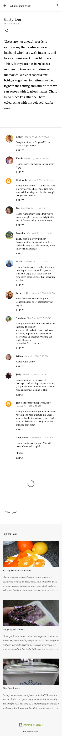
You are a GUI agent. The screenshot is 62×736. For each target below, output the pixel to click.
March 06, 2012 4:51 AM (29, 406)
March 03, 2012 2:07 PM (43, 293)
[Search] (57, 5)
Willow (19, 356)
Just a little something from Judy (33, 402)
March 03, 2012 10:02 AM (37, 136)
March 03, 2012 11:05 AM (41, 180)
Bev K (19, 261)
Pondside (20, 233)
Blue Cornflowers (11, 688)
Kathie (19, 158)
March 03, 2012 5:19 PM (36, 356)
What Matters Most (20, 5)
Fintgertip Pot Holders (13, 629)
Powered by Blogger (33, 724)
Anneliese (21, 318)
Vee (17, 208)
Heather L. (21, 180)
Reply (20, 150)
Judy (19, 374)
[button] (6, 31)
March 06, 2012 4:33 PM (41, 437)
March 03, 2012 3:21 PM (39, 317)
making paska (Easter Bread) (17, 570)
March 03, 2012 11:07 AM (33, 208)
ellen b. (19, 136)
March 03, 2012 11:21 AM (39, 233)
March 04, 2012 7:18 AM (35, 374)
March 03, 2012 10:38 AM (36, 158)
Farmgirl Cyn (23, 293)
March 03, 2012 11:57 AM (36, 261)
